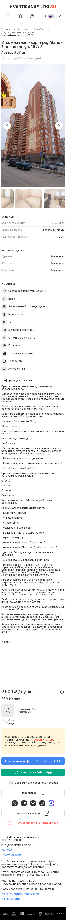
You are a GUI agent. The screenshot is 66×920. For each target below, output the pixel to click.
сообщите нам (43, 739)
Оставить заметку (28, 813)
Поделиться (29, 792)
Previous (7, 126)
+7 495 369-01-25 (37, 874)
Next (59, 126)
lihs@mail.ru (24, 711)
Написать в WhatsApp (36, 772)
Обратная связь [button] (12, 854)
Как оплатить (10, 898)
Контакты (8, 850)
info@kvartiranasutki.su (16, 845)
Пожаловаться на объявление (37, 823)
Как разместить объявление (20, 893)
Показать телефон (33, 761)
